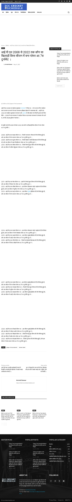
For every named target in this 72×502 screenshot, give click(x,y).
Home (2, 45)
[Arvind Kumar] (2, 64)
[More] (32, 69)
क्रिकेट (7, 45)
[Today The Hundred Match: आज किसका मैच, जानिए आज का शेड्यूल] (52, 55)
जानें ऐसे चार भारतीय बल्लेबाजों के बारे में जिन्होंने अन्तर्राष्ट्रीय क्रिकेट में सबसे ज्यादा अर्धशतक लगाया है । (12, 369)
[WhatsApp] (27, 69)
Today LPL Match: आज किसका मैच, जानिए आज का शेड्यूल (62, 62)
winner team (22, 347)
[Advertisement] (36, 28)
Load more (59, 86)
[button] (68, 12)
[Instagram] (62, 1)
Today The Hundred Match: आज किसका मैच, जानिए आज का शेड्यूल (64, 55)
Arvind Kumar (8, 64)
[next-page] (5, 424)
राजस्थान (23, 108)
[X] (64, 1)
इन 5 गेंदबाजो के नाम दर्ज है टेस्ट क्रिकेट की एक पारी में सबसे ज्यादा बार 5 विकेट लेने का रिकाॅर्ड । (36, 369)
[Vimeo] (67, 1)
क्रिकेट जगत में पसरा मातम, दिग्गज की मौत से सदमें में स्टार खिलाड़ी (63, 79)
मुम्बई (29, 191)
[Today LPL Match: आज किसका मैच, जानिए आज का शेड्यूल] (52, 62)
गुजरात (24, 113)
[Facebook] (59, 1)
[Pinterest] (23, 69)
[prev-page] (2, 424)
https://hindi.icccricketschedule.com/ (25, 383)
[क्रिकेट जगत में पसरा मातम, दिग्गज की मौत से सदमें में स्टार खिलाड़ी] (52, 79)
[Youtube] (70, 1)
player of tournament (11, 347)
